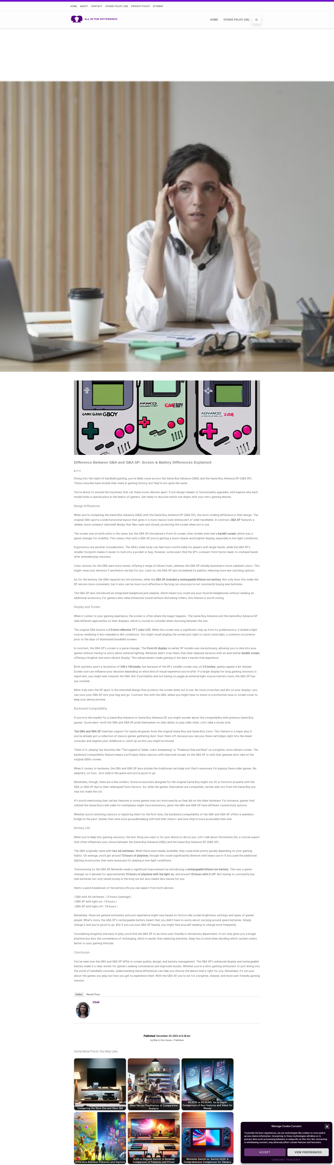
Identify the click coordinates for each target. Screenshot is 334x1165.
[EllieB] (83, 1017)
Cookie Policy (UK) (116, 6)
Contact (96, 6)
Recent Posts (93, 994)
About (84, 6)
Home (73, 6)
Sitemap (158, 6)
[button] (327, 1126)
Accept (265, 1152)
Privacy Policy (293, 1159)
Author (79, 994)
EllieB (96, 1002)
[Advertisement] (167, 54)
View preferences (308, 1152)
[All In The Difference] (95, 27)
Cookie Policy (278, 1159)
